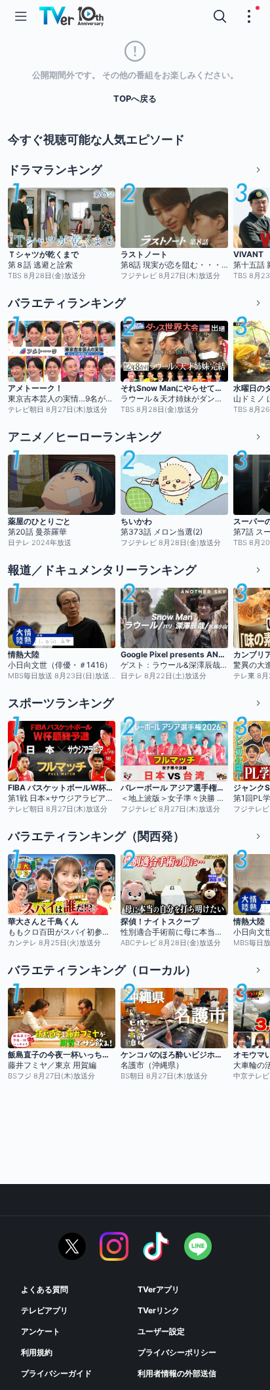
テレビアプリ (44, 1310)
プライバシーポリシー (177, 1352)
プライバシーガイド (56, 1373)
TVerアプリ (159, 1289)
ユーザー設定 (161, 1331)
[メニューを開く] (20, 16)
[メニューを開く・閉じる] (249, 16)
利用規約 (36, 1352)
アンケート (40, 1331)
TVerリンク (159, 1310)
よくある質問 (44, 1289)
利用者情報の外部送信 (177, 1373)
